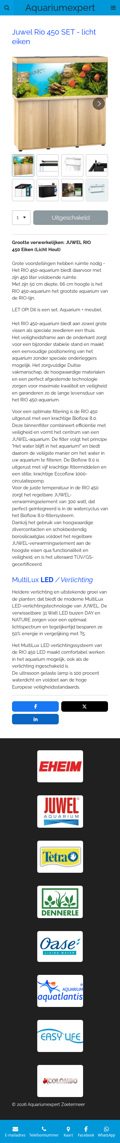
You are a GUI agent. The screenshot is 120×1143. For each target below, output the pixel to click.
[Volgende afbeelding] (99, 103)
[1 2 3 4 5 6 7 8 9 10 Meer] (21, 217)
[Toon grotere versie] (60, 857)
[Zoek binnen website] (7, 7)
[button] (23, 165)
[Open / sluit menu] (113, 7)
